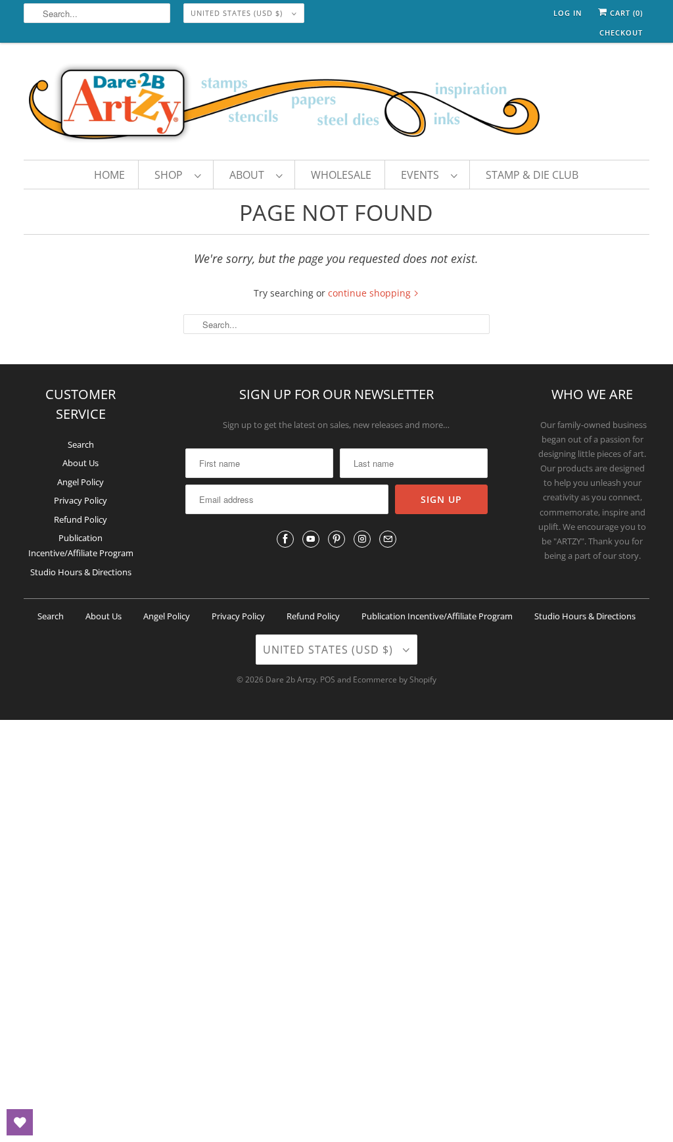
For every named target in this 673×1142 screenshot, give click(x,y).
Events (422, 175)
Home (109, 175)
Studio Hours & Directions (80, 572)
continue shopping (370, 293)
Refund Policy (80, 519)
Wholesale (341, 175)
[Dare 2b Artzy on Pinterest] (336, 539)
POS (327, 679)
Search (81, 444)
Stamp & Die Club (532, 175)
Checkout (621, 32)
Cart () (625, 13)
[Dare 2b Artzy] (337, 104)
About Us (80, 463)
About (249, 175)
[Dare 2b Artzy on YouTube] (310, 539)
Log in (567, 13)
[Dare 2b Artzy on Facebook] (285, 539)
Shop (171, 175)
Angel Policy (80, 482)
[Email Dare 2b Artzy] (387, 539)
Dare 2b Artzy (291, 679)
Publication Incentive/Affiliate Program (437, 616)
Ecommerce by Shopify (394, 679)
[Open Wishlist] (20, 1122)
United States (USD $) (238, 13)
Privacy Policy (80, 500)
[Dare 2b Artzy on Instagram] (362, 539)
